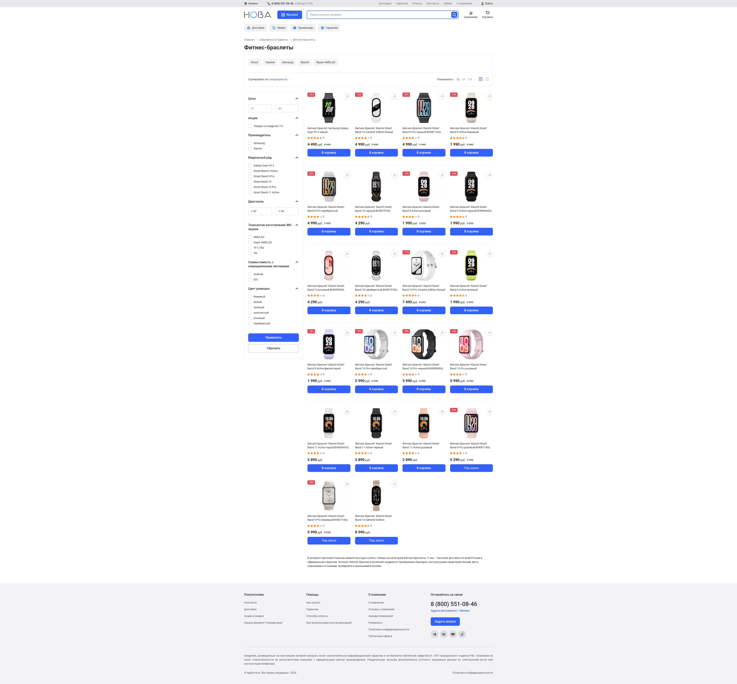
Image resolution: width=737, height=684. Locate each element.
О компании (464, 3)
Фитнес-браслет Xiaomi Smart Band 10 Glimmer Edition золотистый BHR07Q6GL (373, 517)
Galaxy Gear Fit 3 (264, 165)
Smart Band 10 (262, 181)
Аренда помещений (380, 616)
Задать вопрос (445, 621)
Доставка (385, 3)
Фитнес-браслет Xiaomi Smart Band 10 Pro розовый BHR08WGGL (468, 366)
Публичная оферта (380, 636)
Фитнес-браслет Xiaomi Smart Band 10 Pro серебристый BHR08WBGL (373, 366)
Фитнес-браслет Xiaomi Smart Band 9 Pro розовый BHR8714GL (470, 445)
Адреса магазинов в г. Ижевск (450, 610)
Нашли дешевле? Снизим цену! (263, 622)
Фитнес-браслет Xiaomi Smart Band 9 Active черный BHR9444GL (471, 208)
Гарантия (402, 3)
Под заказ (471, 468)
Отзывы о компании (381, 609)
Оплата (417, 3)
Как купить (313, 602)
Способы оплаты (317, 616)
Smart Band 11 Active (266, 192)
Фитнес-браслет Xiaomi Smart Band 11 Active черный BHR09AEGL (373, 445)
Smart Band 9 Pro (264, 176)
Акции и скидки (254, 616)
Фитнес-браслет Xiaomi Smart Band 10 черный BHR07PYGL (373, 208)
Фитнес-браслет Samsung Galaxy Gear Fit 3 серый (327, 130)
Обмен (448, 3)
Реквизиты (375, 622)
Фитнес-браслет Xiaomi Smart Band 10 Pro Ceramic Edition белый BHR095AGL (423, 287)
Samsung (287, 62)
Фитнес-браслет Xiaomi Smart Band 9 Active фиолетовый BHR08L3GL (325, 366)
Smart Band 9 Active (266, 170)
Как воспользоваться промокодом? (329, 622)
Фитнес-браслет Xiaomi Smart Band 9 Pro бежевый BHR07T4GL (327, 517)
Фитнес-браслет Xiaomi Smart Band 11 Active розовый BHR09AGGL (420, 445)
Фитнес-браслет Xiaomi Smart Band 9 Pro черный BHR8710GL (421, 130)
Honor (254, 62)
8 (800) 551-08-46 (282, 3)
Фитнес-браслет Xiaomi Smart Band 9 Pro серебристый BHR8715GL (325, 208)
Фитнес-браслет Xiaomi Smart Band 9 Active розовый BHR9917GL (420, 208)
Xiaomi (305, 62)
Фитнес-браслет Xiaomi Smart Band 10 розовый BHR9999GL (326, 287)
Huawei (270, 62)
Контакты (432, 3)
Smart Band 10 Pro (265, 187)
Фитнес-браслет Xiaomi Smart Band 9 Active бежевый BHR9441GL (468, 130)
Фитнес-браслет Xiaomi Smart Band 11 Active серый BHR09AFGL (328, 445)
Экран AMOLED (325, 62)
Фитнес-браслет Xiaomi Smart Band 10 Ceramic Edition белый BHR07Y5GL (374, 130)
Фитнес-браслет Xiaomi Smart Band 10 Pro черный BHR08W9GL (423, 366)
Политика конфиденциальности (388, 629)
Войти (489, 3)
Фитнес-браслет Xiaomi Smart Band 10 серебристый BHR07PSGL (376, 287)
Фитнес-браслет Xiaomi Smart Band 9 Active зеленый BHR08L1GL (468, 287)
